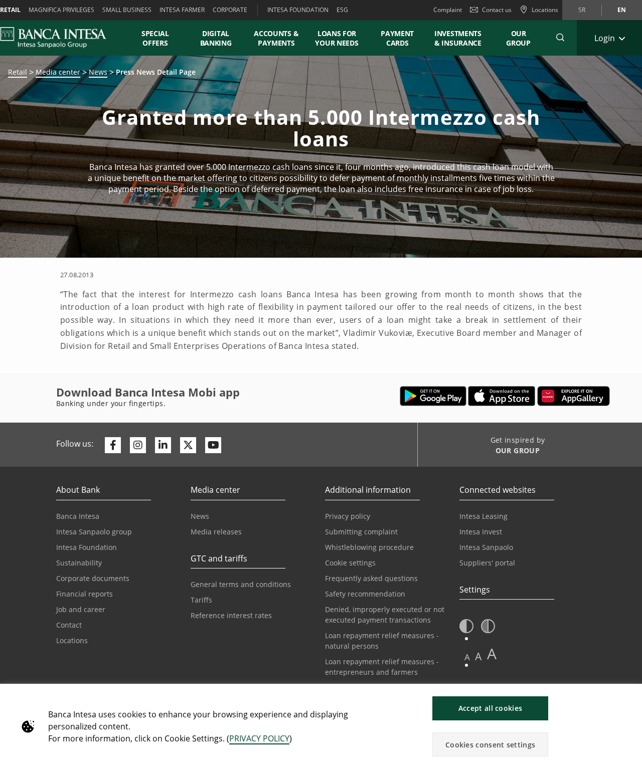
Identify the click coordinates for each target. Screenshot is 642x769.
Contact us (497, 10)
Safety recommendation (365, 594)
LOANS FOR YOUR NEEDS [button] (336, 38)
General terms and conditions (241, 584)
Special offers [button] (155, 38)
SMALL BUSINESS (126, 10)
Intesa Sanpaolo (486, 547)
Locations (72, 640)
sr (581, 10)
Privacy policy (347, 516)
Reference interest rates (231, 615)
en (621, 10)
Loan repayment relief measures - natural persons (382, 641)
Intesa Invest (480, 531)
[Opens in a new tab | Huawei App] (573, 396)
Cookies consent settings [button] (490, 744)
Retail (17, 72)
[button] (560, 37)
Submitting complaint (361, 531)
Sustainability (79, 562)
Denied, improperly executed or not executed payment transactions (384, 615)
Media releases (216, 531)
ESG (342, 10)
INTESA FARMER (182, 10)
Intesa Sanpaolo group (94, 531)
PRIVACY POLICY (259, 738)
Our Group (518, 38)
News (98, 72)
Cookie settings (350, 562)
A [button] (467, 657)
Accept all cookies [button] (490, 708)
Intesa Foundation (86, 547)
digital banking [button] (216, 38)
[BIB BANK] (59, 37)
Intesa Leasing (483, 516)
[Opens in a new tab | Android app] (433, 396)
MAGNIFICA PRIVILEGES (61, 10)
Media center (58, 72)
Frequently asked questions (371, 578)
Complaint (447, 10)
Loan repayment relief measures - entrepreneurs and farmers (382, 667)
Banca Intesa (77, 516)
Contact (69, 625)
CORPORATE (230, 10)
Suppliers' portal (487, 562)
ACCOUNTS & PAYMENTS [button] (276, 38)
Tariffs (201, 600)
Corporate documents (92, 578)
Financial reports (84, 594)
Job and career (80, 609)
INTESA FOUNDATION (298, 10)
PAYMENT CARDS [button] (397, 38)
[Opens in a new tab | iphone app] (502, 396)
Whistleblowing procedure (369, 547)
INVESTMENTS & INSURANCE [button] (458, 38)
